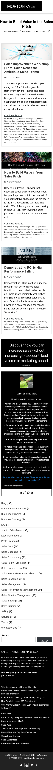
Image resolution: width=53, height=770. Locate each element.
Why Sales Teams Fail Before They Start (19, 687)
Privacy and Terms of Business (15, 743)
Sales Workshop (40, 140)
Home (5, 31)
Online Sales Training (10, 736)
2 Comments (11, 142)
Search (5, 635)
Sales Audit (7, 546)
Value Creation (25, 330)
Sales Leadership (10, 579)
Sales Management (11, 584)
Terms (4, 622)
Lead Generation (32, 121)
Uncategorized (9, 627)
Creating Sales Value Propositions (27, 324)
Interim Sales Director (13, 530)
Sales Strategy (24, 227)
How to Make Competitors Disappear (34, 232)
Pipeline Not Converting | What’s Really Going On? (23, 697)
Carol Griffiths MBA (14, 77)
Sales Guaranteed (9, 740)
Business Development (27, 119)
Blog (16, 119)
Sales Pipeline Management (33, 126)
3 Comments (41, 330)
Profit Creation (9, 541)
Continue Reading (13, 115)
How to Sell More (15, 134)
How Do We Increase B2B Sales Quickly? (19, 701)
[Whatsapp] (28, 492)
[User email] (32, 492)
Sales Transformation (25, 140)
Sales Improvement (24, 124)
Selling (18, 129)
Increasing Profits (11, 235)
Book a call (6, 713)
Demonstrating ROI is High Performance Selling (23, 269)
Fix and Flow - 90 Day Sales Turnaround (18, 732)
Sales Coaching (9, 551)
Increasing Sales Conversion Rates (31, 235)
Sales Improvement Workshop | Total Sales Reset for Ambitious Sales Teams (26, 68)
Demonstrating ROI (11, 327)
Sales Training (9, 129)
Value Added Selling (11, 330)
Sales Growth (28, 134)
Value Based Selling (11, 237)
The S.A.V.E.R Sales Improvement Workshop (20, 728)
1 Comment (28, 237)
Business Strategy (19, 121)
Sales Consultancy (11, 557)
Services (6, 616)
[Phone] (24, 492)
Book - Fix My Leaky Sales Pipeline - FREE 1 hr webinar (25, 717)
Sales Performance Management (19, 589)
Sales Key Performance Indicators (19, 573)
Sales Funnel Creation (13, 562)
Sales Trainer (35, 137)
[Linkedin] (21, 492)
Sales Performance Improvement (16, 137)
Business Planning (11, 514)
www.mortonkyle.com (13, 486)
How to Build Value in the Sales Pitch (33, 327)
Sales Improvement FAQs (12, 721)
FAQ (3, 524)
